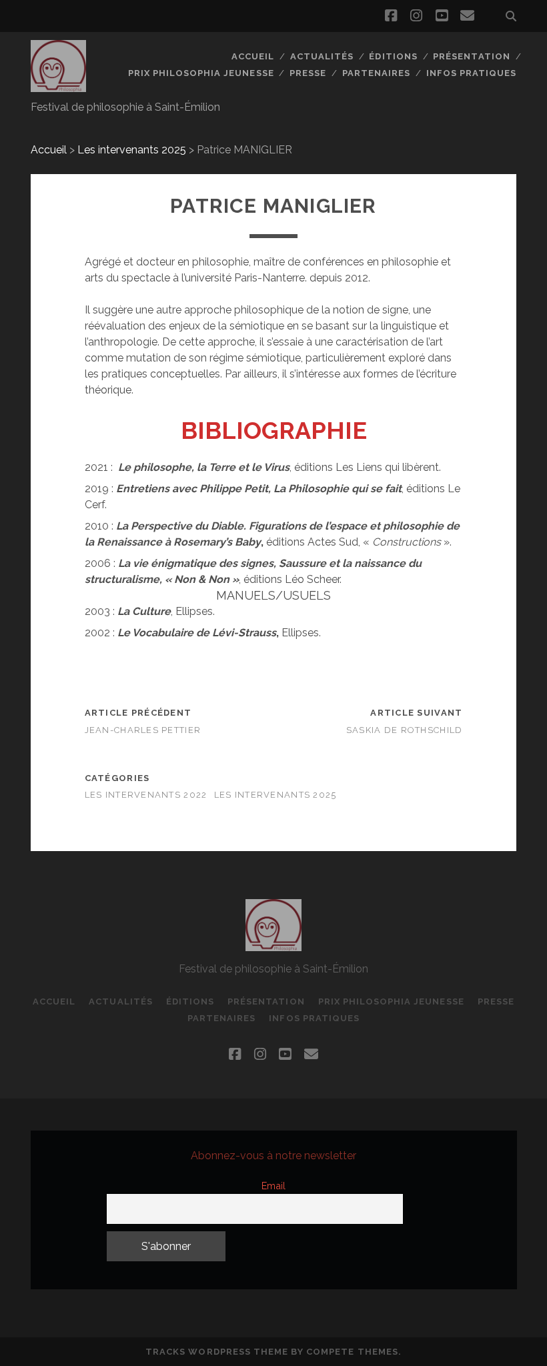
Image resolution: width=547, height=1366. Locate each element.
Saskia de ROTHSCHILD (404, 730)
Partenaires (376, 73)
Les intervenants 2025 (131, 149)
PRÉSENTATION (471, 56)
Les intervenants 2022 (146, 795)
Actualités (322, 56)
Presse (308, 73)
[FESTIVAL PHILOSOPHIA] (59, 86)
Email (273, 1185)
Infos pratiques (471, 73)
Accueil (252, 56)
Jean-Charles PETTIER (143, 730)
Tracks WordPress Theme (216, 1352)
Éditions (393, 56)
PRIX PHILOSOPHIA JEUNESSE (201, 73)
